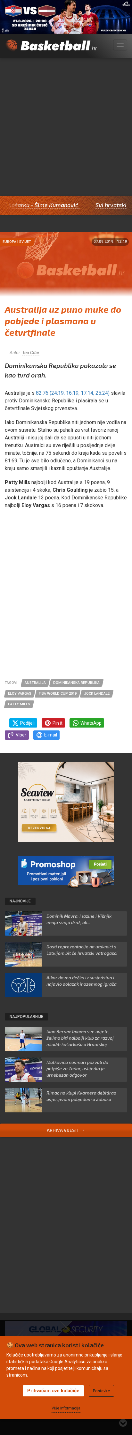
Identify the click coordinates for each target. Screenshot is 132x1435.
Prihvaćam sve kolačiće (53, 1391)
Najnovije (20, 901)
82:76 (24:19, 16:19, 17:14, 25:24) (72, 393)
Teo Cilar (30, 352)
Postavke (101, 1390)
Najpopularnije (26, 1016)
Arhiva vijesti (63, 1130)
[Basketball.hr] (51, 49)
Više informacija (66, 1408)
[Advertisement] (66, 127)
